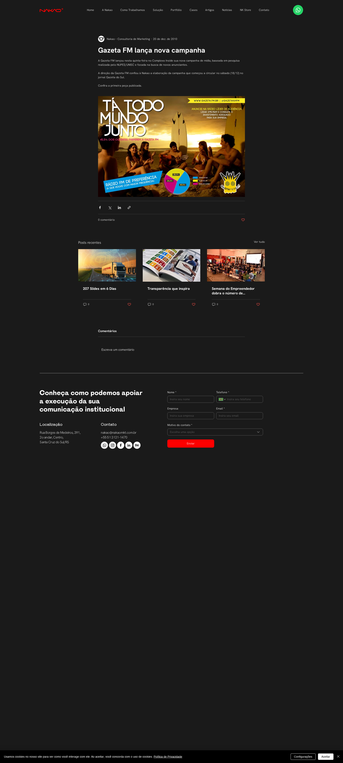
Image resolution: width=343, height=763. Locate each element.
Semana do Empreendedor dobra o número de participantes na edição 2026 (235, 290)
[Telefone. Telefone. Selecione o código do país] (222, 399)
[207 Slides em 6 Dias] (107, 265)
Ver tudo (259, 242)
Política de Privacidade (168, 756)
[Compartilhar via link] (129, 207)
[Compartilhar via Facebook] (100, 207)
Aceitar (325, 756)
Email (220, 408)
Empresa (172, 408)
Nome (171, 392)
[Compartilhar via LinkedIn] (119, 207)
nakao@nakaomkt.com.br (119, 432)
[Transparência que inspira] (171, 265)
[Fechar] (338, 756)
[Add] (104, 445)
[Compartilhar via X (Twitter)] (110, 207)
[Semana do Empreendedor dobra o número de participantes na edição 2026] (236, 265)
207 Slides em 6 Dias (99, 288)
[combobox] (215, 432)
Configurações (303, 756)
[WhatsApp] (298, 10)
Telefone (222, 392)
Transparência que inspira (168, 288)
